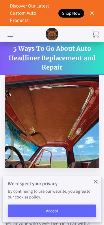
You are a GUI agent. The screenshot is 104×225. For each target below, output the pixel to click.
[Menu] (10, 34)
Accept (52, 210)
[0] (95, 34)
